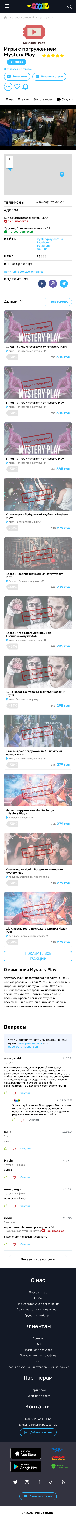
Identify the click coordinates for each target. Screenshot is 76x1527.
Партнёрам (38, 1390)
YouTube (41, 249)
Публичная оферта (38, 1396)
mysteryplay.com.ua (49, 239)
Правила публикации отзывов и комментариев (38, 1367)
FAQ (38, 1344)
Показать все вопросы (38, 1259)
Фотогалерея (43, 99)
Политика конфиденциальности (38, 1309)
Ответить (25, 1093)
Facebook (42, 242)
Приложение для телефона (38, 1355)
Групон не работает (38, 1315)
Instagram (43, 245)
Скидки (67, 99)
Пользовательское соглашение (38, 1304)
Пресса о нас (38, 1292)
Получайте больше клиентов (24, 271)
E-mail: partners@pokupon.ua (38, 1424)
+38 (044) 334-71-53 (38, 1419)
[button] (62, 175)
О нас (10, 99)
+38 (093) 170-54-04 (50, 202)
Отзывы (23, 99)
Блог (38, 1361)
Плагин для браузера (38, 1350)
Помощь (38, 1338)
